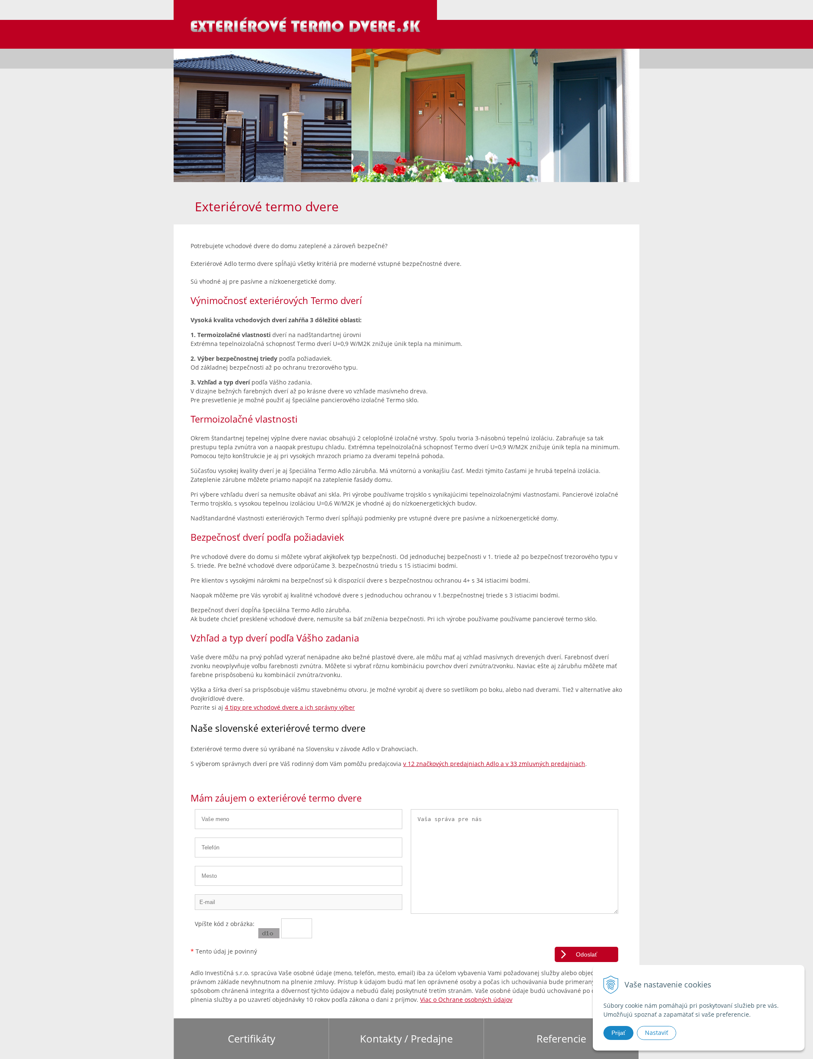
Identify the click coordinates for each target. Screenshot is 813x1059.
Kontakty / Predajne (406, 1038)
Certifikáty (251, 1038)
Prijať (618, 1032)
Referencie (561, 1038)
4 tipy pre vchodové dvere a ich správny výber (290, 707)
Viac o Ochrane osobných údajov (466, 999)
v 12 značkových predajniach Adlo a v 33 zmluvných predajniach (494, 764)
